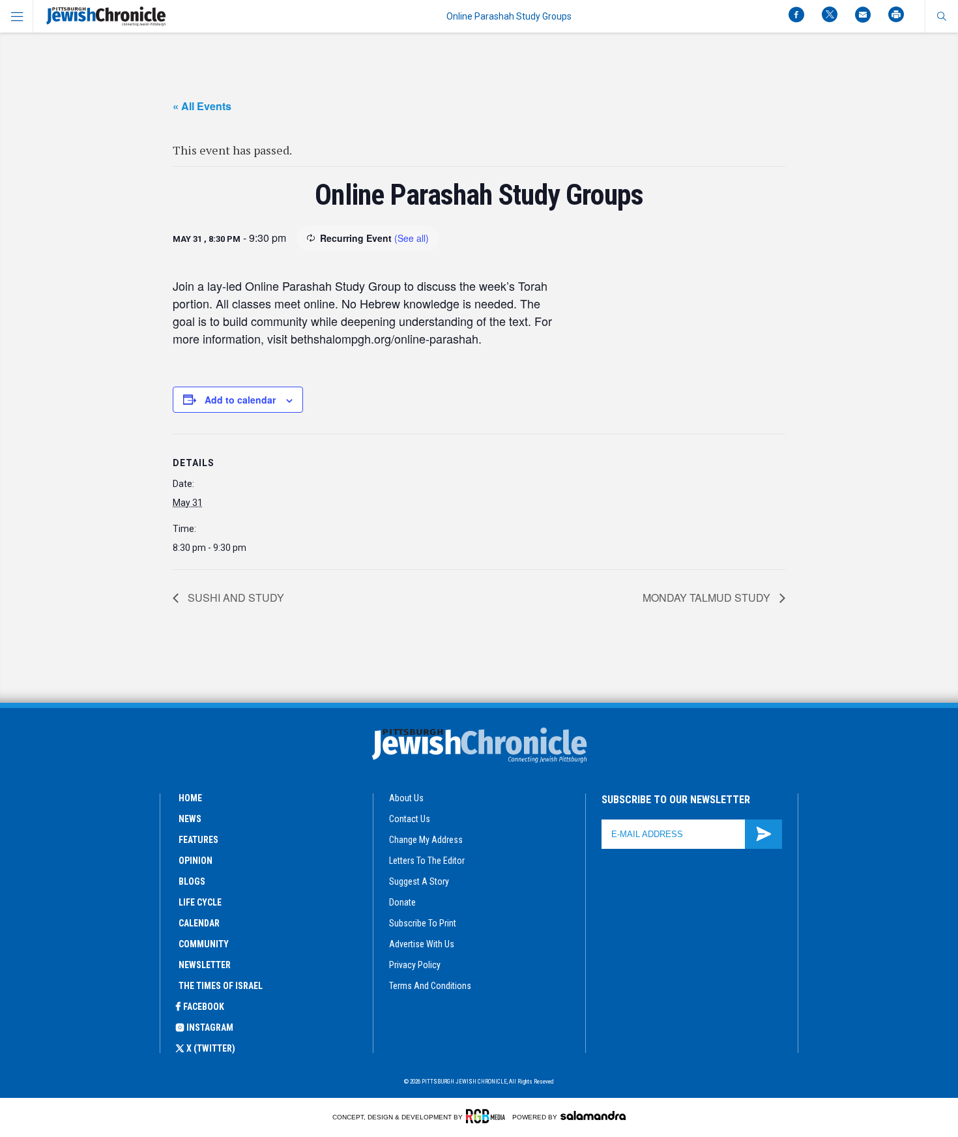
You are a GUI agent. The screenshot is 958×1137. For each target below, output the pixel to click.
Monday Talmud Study (708, 597)
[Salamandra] (593, 1115)
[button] (941, 16)
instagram (209, 1027)
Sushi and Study (234, 597)
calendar (199, 923)
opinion (195, 860)
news (190, 819)
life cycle (200, 902)
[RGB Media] (488, 1116)
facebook (203, 1006)
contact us (409, 819)
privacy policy (415, 965)
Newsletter (205, 965)
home (190, 798)
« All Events (202, 105)
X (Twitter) (210, 1048)
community (204, 944)
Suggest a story (419, 881)
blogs (192, 881)
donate (402, 902)
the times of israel (221, 986)
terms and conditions (430, 986)
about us (406, 798)
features (198, 839)
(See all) (411, 237)
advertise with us (421, 944)
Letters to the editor (427, 860)
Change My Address (426, 839)
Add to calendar (240, 399)
